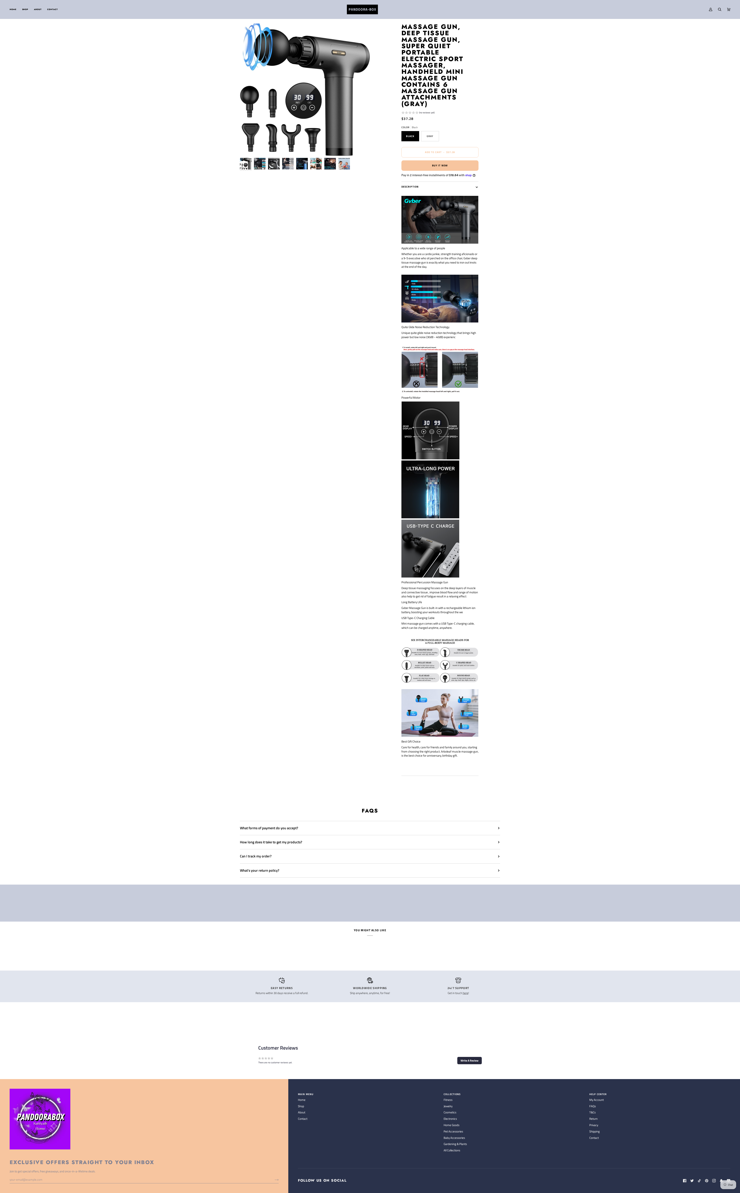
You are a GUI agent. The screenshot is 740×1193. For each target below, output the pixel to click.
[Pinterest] (706, 1180)
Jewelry (448, 1106)
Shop (301, 1106)
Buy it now (440, 165)
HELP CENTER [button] (598, 1094)
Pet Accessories (453, 1131)
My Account (596, 1100)
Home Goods (451, 1125)
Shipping (594, 1131)
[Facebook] (684, 1180)
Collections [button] (452, 1094)
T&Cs (592, 1112)
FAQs (592, 1106)
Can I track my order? (256, 856)
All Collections (452, 1150)
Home (301, 1100)
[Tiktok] (699, 1180)
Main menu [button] (306, 1094)
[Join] (273, 1180)
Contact (302, 1119)
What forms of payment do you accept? (269, 828)
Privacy (593, 1125)
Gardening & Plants (455, 1144)
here (465, 993)
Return (593, 1119)
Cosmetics (450, 1112)
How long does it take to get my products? (271, 842)
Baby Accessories (454, 1138)
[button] (25, 9)
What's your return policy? (259, 870)
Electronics (450, 1119)
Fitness (448, 1100)
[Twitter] (692, 1180)
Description (410, 187)
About (301, 1112)
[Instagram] (714, 1180)
